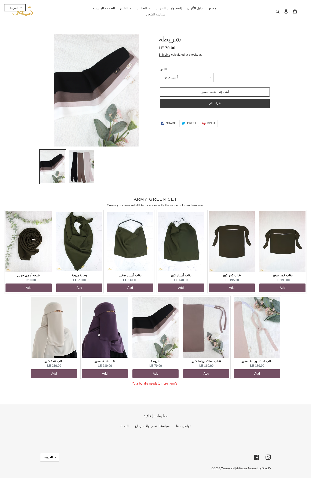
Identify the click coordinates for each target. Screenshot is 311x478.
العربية (48, 457)
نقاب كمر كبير (231, 275)
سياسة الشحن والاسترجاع (152, 426)
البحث (124, 426)
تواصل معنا (183, 426)
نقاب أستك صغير (130, 275)
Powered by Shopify (259, 468)
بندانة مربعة (79, 275)
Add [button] (28, 287)
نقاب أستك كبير (181, 275)
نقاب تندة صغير (105, 361)
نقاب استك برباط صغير (257, 361)
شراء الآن (214, 103)
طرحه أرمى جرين (28, 275)
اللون (163, 69)
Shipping (164, 54)
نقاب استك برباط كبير (206, 361)
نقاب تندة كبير (54, 361)
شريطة (155, 361)
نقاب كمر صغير (282, 275)
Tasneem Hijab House (234, 468)
